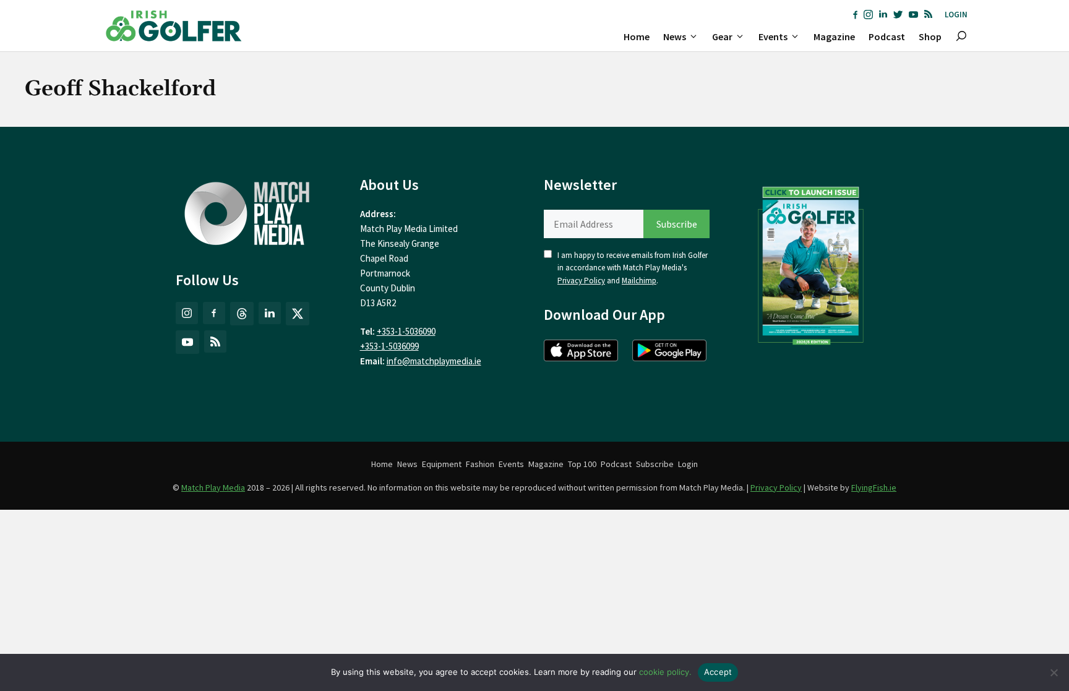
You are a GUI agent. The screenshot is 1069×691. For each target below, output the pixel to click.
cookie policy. (665, 672)
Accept (718, 672)
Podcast (887, 36)
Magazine (834, 36)
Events (773, 36)
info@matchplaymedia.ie (434, 361)
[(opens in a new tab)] (811, 263)
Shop (930, 36)
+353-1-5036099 (389, 346)
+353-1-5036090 (406, 331)
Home (637, 36)
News (674, 36)
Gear (722, 36)
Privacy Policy (581, 280)
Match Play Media (213, 487)
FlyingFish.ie (873, 487)
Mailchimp (639, 280)
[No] (1053, 672)
